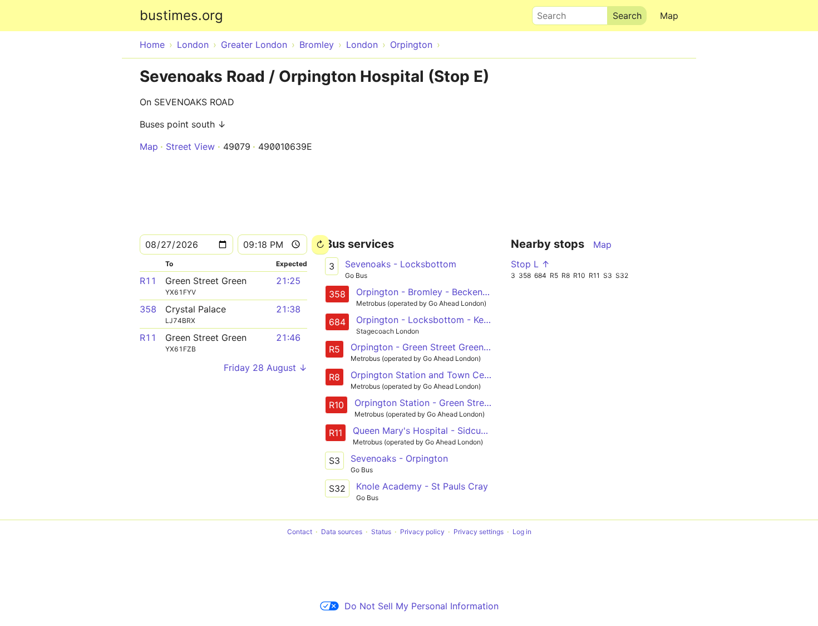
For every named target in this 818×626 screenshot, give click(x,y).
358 (148, 309)
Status (381, 531)
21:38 (288, 309)
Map (669, 15)
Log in (522, 531)
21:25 (288, 280)
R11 (148, 280)
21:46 (288, 337)
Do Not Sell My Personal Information (421, 606)
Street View (190, 146)
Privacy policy (422, 531)
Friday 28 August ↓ (265, 367)
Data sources (341, 531)
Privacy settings (479, 531)
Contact (299, 531)
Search (546, 12)
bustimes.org (181, 15)
